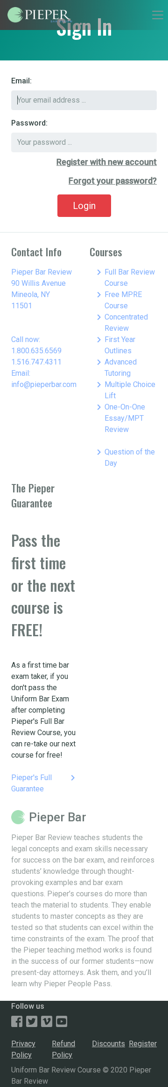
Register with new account (106, 162)
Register (143, 1043)
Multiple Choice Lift (124, 389)
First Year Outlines (114, 344)
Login (84, 205)
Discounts (108, 1043)
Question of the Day (124, 457)
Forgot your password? (113, 181)
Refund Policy (63, 1049)
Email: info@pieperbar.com (44, 379)
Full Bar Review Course (124, 277)
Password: (29, 123)
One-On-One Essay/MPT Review (119, 418)
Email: (21, 80)
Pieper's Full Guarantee (44, 782)
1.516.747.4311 (36, 361)
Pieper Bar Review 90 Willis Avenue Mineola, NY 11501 (41, 289)
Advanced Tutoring (115, 367)
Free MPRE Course (117, 299)
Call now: (25, 339)
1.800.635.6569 (36, 350)
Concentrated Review (120, 322)
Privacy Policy (23, 1049)
